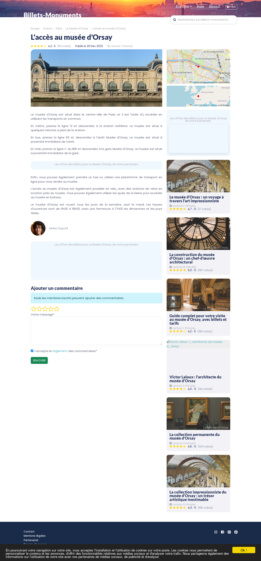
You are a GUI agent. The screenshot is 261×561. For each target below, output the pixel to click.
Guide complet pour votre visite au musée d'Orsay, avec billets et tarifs (198, 319)
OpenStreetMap (210, 82)
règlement (60, 351)
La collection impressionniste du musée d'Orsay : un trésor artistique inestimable (197, 496)
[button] (198, 66)
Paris (59, 28)
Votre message (42, 314)
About (214, 6)
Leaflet (195, 82)
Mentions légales (34, 536)
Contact (29, 531)
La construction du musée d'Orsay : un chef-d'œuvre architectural (192, 258)
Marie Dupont (58, 228)
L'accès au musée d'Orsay (109, 28)
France (47, 28)
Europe (182, 6)
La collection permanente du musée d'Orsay (194, 436)
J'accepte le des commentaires (65, 351)
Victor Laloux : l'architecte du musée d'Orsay (195, 379)
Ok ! (244, 550)
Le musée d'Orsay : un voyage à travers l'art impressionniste (196, 199)
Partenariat (31, 540)
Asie (200, 6)
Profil (232, 7)
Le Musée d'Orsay (77, 28)
